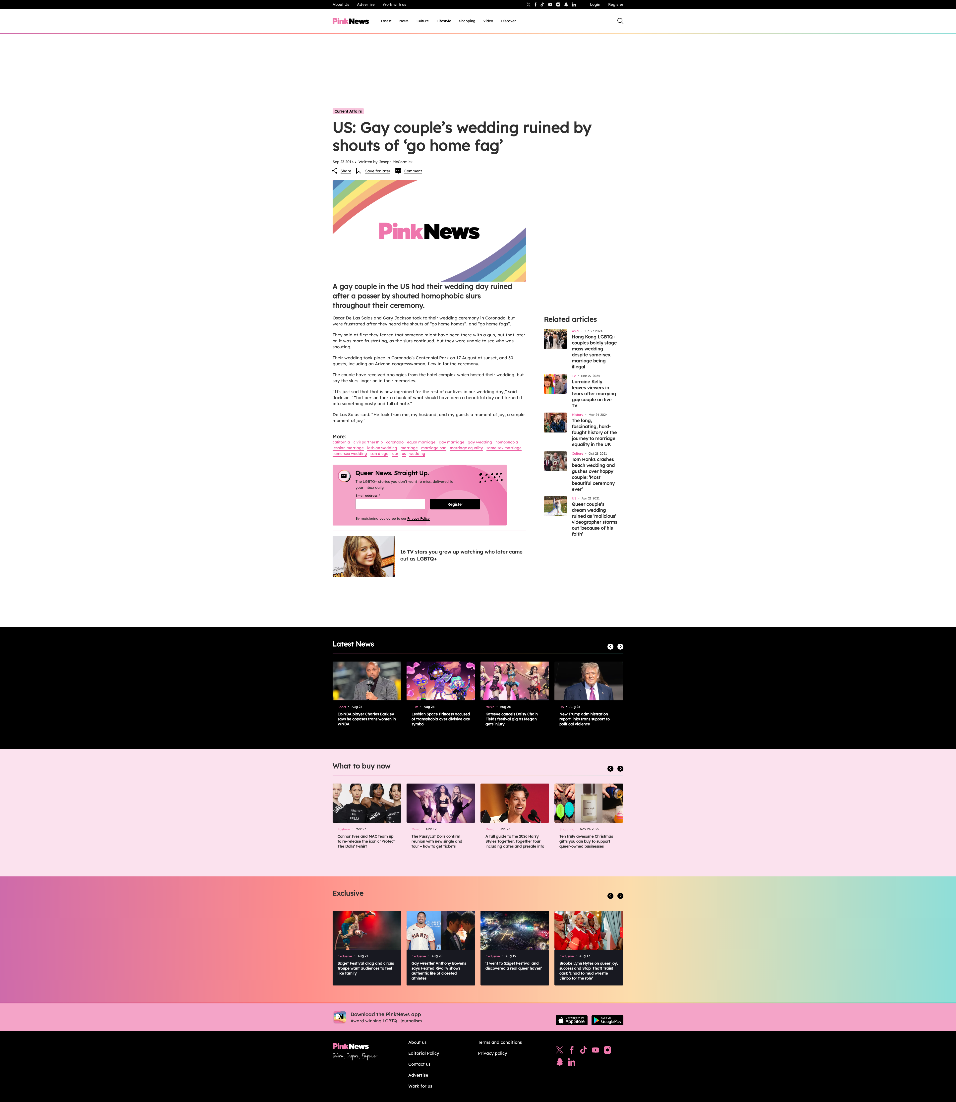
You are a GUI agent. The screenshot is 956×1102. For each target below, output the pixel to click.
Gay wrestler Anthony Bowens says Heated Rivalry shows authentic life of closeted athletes (439, 970)
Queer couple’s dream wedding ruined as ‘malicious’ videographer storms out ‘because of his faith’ (594, 519)
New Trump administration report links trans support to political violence (584, 719)
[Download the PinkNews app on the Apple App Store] (572, 1020)
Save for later (377, 171)
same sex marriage (504, 447)
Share (346, 171)
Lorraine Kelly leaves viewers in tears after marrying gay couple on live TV (594, 393)
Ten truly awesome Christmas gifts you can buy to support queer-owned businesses (586, 841)
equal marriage (421, 442)
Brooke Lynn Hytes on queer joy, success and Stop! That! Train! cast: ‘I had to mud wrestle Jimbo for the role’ (588, 970)
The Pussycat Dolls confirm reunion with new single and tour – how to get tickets (437, 841)
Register (615, 4)
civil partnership (368, 442)
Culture (423, 21)
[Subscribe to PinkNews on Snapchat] (559, 1063)
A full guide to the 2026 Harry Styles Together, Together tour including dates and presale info (514, 841)
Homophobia (506, 442)
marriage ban (433, 447)
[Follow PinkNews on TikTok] (583, 1051)
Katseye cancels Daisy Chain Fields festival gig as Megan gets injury (511, 719)
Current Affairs (348, 111)
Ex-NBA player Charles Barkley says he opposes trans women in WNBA (367, 719)
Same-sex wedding (350, 453)
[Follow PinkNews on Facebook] (572, 1051)
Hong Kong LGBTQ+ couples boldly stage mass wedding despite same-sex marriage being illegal (594, 351)
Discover (508, 21)
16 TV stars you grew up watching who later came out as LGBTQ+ (461, 555)
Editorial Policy (423, 1053)
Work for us (420, 1086)
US (404, 453)
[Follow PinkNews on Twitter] (559, 1051)
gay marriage (451, 442)
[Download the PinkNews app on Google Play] (607, 1020)
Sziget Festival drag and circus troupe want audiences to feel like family (366, 968)
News (404, 21)
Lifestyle (444, 21)
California (341, 442)
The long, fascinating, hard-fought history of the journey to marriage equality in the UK (594, 432)
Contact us (419, 1064)
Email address (374, 495)
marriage (409, 447)
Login (595, 4)
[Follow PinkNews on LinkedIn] (574, 4)
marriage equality (466, 447)
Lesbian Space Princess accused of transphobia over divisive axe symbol (441, 719)
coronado (395, 442)
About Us (341, 4)
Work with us (394, 4)
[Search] (620, 21)
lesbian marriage (348, 447)
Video (488, 21)
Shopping (467, 21)
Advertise (366, 4)
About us (417, 1042)
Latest (386, 21)
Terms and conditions (500, 1042)
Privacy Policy (418, 518)
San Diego (379, 453)
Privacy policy (492, 1053)
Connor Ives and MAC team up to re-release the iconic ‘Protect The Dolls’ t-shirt (366, 841)
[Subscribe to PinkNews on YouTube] (595, 1051)
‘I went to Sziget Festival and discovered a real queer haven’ (513, 966)
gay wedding (480, 442)
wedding (417, 453)
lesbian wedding (382, 447)
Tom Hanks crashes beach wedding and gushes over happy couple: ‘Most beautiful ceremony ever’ (593, 474)
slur (395, 453)
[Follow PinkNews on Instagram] (607, 1051)
